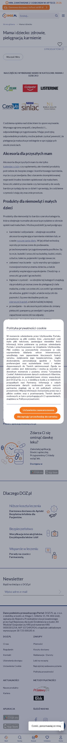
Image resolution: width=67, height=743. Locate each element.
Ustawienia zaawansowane (38, 409)
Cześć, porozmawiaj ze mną (46, 726)
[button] (61, 722)
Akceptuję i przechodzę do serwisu (37, 416)
